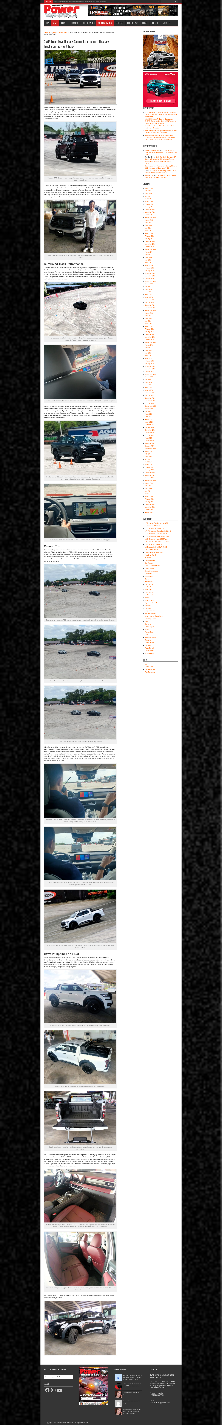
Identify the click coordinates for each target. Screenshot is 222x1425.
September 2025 (150, 217)
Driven (63, 23)
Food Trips (148, 589)
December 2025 (150, 209)
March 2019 (149, 422)
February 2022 (149, 329)
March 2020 (149, 390)
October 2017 (149, 446)
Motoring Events (105, 23)
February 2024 (149, 268)
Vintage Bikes (149, 653)
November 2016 (150, 475)
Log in (147, 664)
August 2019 (149, 409)
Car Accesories (150, 560)
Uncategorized (149, 651)
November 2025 (150, 212)
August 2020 (149, 377)
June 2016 (148, 488)
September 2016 (150, 480)
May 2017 (148, 459)
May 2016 (148, 491)
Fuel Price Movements (152, 595)
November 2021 (150, 337)
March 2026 (149, 201)
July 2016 (148, 486)
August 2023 (149, 284)
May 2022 (148, 321)
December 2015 (150, 504)
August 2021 (149, 345)
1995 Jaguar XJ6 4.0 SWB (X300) (156, 547)
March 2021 (149, 358)
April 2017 (148, 462)
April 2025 (148, 231)
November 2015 (150, 507)
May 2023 (148, 292)
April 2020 (148, 387)
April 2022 (148, 324)
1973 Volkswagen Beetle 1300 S (155, 528)
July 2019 (148, 411)
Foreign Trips (149, 592)
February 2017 (149, 467)
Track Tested (149, 648)
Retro (144, 23)
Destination (148, 574)
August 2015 (149, 512)
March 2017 (149, 464)
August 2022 (149, 313)
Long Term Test (89, 23)
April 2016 (148, 494)
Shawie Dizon (149, 166)
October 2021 (149, 340)
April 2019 (148, 419)
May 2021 (148, 353)
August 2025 (149, 220)
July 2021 (148, 348)
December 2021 (150, 334)
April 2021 (148, 356)
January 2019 (149, 427)
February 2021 (149, 361)
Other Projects (149, 627)
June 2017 (148, 456)
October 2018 (149, 435)
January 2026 (149, 207)
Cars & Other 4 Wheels (152, 566)
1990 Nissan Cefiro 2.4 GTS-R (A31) (157, 542)
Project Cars (132, 23)
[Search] (176, 1)
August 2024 (149, 252)
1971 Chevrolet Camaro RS (154, 526)
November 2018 (150, 433)
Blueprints (148, 558)
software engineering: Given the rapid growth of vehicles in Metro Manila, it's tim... (132, 1377)
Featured (148, 587)
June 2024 (148, 257)
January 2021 (149, 363)
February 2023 (149, 300)
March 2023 (149, 297)
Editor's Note (149, 581)
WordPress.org (150, 672)
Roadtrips (148, 640)
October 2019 (149, 403)
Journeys (74, 23)
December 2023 (150, 273)
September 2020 (150, 374)
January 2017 (149, 470)
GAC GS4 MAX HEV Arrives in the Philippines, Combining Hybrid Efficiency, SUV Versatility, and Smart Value (88, 2)
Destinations (149, 576)
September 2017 (150, 449)
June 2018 (148, 438)
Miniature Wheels (150, 613)
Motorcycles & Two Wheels (154, 616)
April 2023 (148, 294)
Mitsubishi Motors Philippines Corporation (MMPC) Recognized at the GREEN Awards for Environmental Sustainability (160, 121)
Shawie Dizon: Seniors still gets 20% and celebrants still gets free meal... (132, 1411)
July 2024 (148, 255)
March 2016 (149, 496)
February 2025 (149, 236)
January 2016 (149, 502)
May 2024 (148, 260)
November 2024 (150, 244)
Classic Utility (149, 568)
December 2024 (150, 241)
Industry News (62, 32)
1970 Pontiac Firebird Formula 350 (156, 523)
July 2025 (148, 223)
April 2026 (148, 199)
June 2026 (148, 193)
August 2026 (149, 188)
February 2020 (149, 393)
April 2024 (148, 263)
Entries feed (149, 667)
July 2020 (148, 379)
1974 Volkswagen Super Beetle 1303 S (158, 531)
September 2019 (150, 406)
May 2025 (148, 228)
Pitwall (147, 629)
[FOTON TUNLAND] (133, 15)
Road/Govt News (150, 637)
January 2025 (149, 239)
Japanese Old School (152, 603)
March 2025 (149, 233)
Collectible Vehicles (151, 571)
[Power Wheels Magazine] (62, 16)
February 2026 (149, 204)
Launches (148, 608)
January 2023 (149, 302)
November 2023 (150, 276)
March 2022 (149, 326)
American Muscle (150, 555)
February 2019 (149, 425)
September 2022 (150, 310)
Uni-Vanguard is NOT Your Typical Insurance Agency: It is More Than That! (161, 152)
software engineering (152, 150)
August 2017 (149, 451)
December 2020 (150, 366)
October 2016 (149, 478)
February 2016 (149, 499)
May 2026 (148, 196)
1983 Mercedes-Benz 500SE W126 (156, 539)
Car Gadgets (149, 563)
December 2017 (150, 441)
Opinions (119, 23)
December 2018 (150, 430)
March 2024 (149, 265)
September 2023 (150, 281)
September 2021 (150, 342)
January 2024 (149, 270)
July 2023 (148, 286)
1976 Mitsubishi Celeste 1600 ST (156, 534)
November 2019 (150, 401)
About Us (166, 23)
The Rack (154, 23)
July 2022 (148, 316)
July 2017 (148, 454)
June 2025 (148, 225)
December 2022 (150, 305)
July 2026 (148, 191)
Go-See (147, 597)
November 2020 (150, 369)
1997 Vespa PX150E (152, 550)
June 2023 (148, 289)
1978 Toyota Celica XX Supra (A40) (157, 536)
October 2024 (149, 247)
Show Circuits (149, 643)
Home (48, 23)
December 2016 (150, 472)
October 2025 (149, 215)
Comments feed (150, 669)
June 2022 (148, 318)
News (55, 23)
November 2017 (150, 443)
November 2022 (150, 308)
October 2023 (149, 278)
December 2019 (150, 398)
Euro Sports (149, 584)
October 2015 (149, 510)
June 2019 (148, 414)
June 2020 (148, 382)
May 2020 (148, 385)
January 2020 (149, 395)
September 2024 (150, 249)
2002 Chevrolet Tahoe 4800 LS (155, 552)
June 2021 (148, 350)
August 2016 (149, 483)
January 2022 (149, 332)
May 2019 (148, 417)
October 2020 (149, 371)
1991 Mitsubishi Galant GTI (154, 544)
